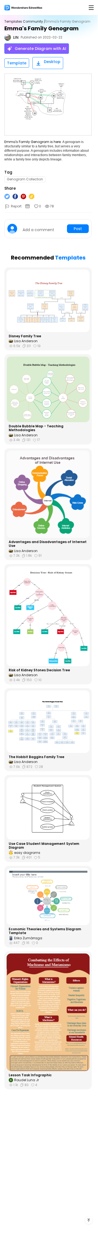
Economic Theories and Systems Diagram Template (45, 931)
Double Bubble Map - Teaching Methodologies (36, 428)
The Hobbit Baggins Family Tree (36, 757)
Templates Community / (24, 21)
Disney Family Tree (25, 336)
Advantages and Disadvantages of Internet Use (48, 544)
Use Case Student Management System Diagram (44, 846)
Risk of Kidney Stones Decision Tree (39, 670)
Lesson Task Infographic (30, 1075)
